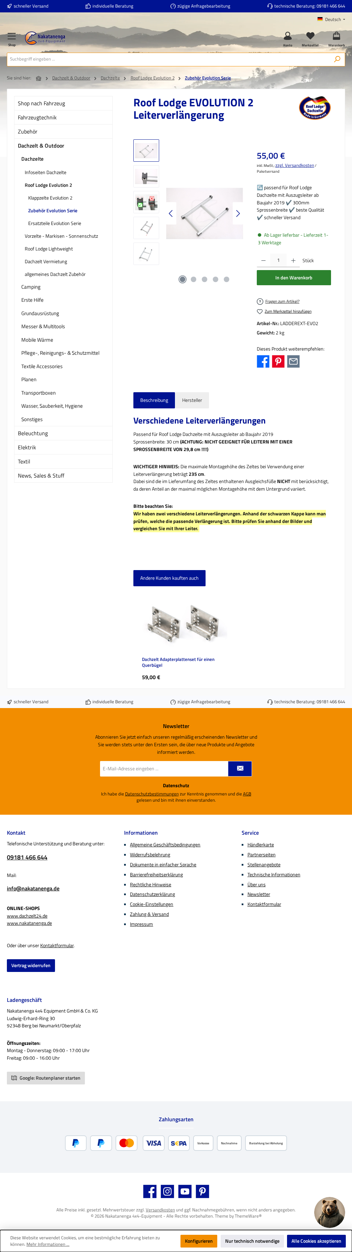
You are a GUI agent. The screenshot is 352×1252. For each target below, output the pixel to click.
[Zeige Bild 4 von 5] (215, 279)
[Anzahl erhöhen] (293, 260)
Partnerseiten (262, 854)
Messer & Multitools (43, 326)
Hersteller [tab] (192, 400)
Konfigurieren (199, 1241)
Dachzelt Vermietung (46, 261)
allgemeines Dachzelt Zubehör (55, 274)
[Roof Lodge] (315, 111)
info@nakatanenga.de (33, 888)
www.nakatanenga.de (29, 923)
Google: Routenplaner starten (49, 1078)
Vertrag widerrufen (31, 965)
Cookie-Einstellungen (151, 904)
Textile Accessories (42, 366)
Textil (24, 461)
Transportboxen (38, 393)
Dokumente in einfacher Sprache (163, 864)
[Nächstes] (238, 213)
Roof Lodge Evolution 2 (48, 185)
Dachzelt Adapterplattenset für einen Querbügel (178, 662)
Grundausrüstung (40, 313)
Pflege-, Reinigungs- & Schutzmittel (60, 353)
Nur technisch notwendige (252, 1241)
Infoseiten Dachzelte (45, 172)
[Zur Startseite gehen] (45, 38)
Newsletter (259, 894)
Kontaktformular (57, 945)
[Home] (39, 78)
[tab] (154, 400)
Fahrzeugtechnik (37, 117)
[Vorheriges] (171, 213)
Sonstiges (32, 419)
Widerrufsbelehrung (150, 854)
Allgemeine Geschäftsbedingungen (165, 844)
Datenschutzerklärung (152, 894)
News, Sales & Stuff (41, 475)
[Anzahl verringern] (263, 260)
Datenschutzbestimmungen (152, 794)
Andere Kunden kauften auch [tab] (169, 578)
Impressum (141, 924)
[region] (188, 213)
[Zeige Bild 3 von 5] (204, 279)
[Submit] (240, 769)
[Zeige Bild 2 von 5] (193, 279)
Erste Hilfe (32, 300)
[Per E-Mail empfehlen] (293, 361)
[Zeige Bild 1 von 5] (182, 279)
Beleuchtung (33, 433)
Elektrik (27, 447)
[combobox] (168, 59)
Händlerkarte (261, 844)
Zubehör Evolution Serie (52, 210)
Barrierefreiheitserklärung (156, 874)
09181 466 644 (331, 6)
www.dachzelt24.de (27, 916)
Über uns (257, 884)
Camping (31, 287)
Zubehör (27, 131)
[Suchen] (337, 59)
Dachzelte (32, 159)
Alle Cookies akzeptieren (316, 1241)
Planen (28, 379)
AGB (247, 794)
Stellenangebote (264, 864)
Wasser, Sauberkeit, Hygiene (52, 406)
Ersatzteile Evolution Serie (54, 223)
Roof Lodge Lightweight (49, 248)
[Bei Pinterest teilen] (278, 361)
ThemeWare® (248, 1216)
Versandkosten (160, 1210)
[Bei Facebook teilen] (263, 361)
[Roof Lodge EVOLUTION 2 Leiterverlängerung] (204, 213)
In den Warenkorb (293, 277)
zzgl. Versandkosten (294, 165)
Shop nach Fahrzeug (41, 103)
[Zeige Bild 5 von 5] (226, 279)
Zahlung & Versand (149, 914)
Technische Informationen (274, 874)
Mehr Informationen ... (47, 1244)
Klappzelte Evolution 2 (50, 197)
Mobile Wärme (37, 340)
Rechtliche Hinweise (150, 884)
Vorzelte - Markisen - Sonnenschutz (61, 235)
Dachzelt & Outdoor (41, 145)
